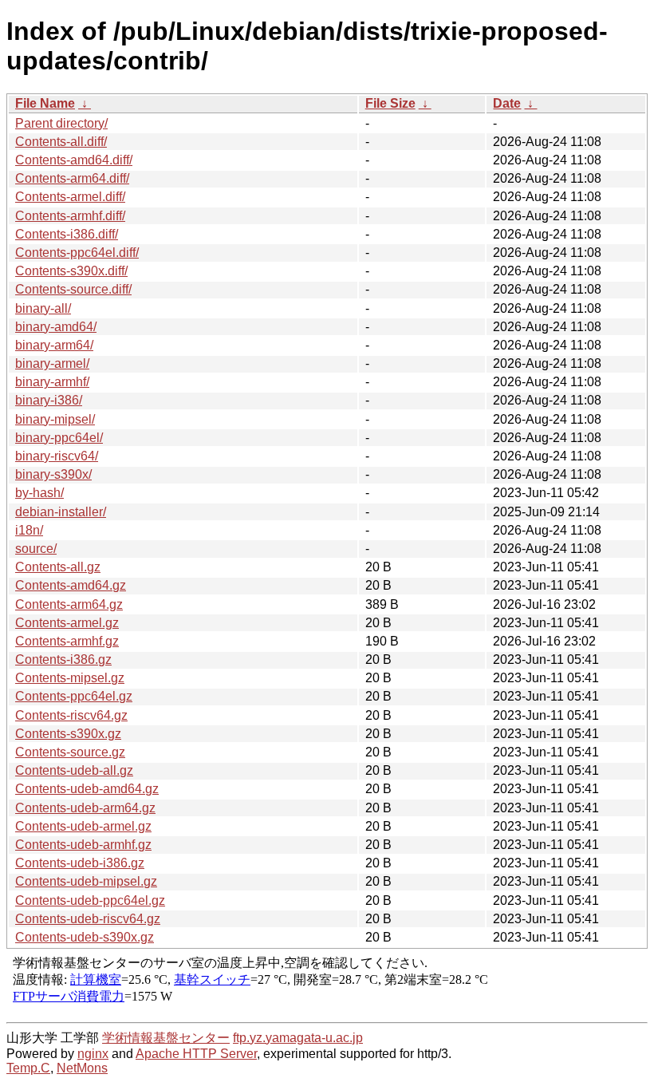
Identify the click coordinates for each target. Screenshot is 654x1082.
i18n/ (29, 530)
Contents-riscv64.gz (71, 715)
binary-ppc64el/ (59, 437)
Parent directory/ (61, 123)
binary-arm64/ (54, 345)
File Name (45, 103)
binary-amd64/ (56, 327)
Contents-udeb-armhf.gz (83, 844)
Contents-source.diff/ (73, 289)
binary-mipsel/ (55, 419)
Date (507, 103)
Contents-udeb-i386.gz (79, 863)
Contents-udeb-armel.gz (83, 826)
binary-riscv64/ (56, 456)
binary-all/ (43, 308)
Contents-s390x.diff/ (71, 271)
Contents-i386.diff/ (66, 234)
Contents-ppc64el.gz (73, 696)
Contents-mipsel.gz (69, 678)
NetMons (82, 1068)
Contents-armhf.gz (67, 641)
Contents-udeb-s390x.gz (84, 937)
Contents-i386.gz (63, 659)
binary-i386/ (48, 400)
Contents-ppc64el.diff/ (77, 252)
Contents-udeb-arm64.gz (85, 808)
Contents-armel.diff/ (70, 196)
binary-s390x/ (53, 474)
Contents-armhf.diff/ (70, 216)
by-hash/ (39, 493)
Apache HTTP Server (196, 1053)
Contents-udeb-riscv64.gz (87, 919)
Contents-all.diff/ (61, 141)
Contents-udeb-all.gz (74, 770)
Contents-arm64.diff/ (72, 178)
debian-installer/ (60, 512)
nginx (92, 1053)
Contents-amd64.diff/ (73, 160)
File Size (390, 103)
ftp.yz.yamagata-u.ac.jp (298, 1037)
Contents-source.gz (70, 752)
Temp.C (28, 1068)
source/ (36, 548)
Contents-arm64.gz (69, 604)
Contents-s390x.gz (68, 733)
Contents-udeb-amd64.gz (87, 789)
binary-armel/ (52, 363)
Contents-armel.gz (67, 623)
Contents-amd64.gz (70, 585)
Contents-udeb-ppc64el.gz (90, 900)
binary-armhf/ (52, 382)
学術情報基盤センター (166, 1037)
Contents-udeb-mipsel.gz (86, 881)
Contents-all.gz (57, 567)
